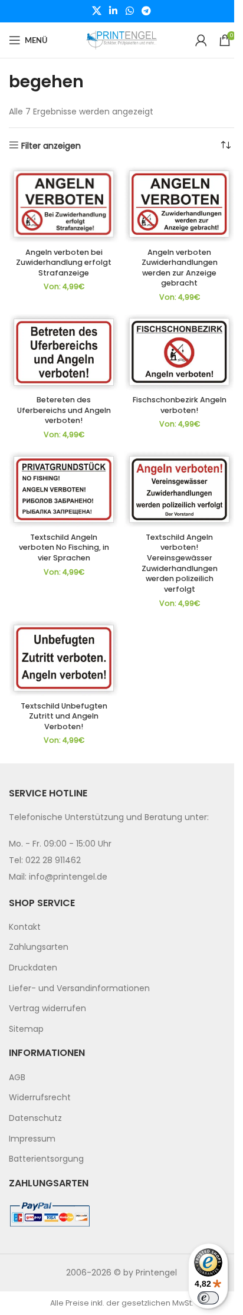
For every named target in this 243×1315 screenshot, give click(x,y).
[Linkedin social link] (113, 11)
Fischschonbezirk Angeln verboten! (179, 405)
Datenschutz (35, 1118)
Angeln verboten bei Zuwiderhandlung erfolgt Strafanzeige (63, 262)
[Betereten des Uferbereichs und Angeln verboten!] (64, 352)
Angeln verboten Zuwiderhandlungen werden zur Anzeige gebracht (180, 267)
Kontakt (25, 927)
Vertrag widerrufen (47, 1008)
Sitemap (26, 1029)
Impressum (32, 1139)
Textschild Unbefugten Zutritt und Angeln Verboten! (64, 716)
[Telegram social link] (146, 11)
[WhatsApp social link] (129, 11)
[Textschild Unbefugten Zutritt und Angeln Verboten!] (64, 658)
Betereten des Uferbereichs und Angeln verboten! (64, 410)
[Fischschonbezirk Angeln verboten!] (179, 352)
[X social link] (96, 11)
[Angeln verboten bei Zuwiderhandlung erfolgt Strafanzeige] (64, 204)
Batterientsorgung (46, 1159)
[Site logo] (121, 39)
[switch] (208, 1297)
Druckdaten (33, 967)
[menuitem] (121, 927)
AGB (17, 1077)
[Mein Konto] (201, 40)
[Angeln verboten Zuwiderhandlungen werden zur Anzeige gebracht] (179, 204)
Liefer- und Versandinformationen (79, 988)
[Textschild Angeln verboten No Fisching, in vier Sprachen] (64, 489)
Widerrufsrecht (40, 1097)
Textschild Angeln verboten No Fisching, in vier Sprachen (64, 547)
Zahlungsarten (38, 947)
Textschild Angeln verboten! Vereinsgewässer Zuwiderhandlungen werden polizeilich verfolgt (180, 563)
